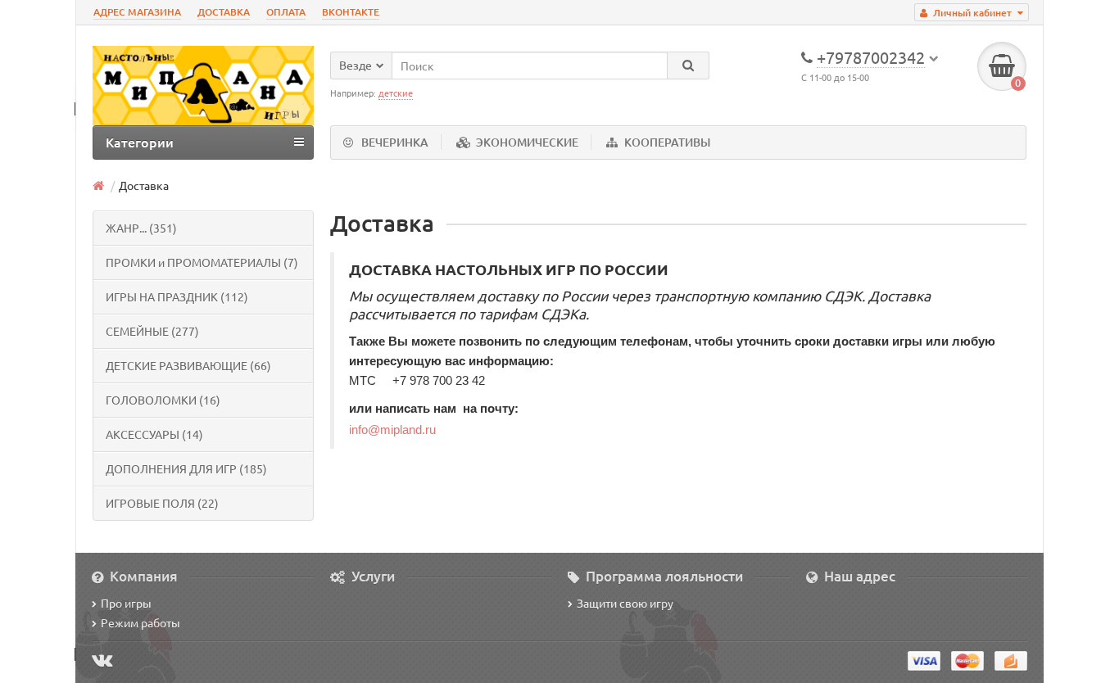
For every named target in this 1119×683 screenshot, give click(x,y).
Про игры (126, 602)
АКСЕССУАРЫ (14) (154, 434)
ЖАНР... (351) (141, 227)
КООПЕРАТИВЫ (667, 142)
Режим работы (140, 622)
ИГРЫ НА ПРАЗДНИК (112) (177, 296)
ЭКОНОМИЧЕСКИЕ (527, 142)
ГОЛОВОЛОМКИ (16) (163, 399)
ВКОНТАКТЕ (350, 12)
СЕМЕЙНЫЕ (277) (152, 330)
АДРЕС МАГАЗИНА (137, 12)
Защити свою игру (625, 602)
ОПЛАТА (286, 12)
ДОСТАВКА (223, 12)
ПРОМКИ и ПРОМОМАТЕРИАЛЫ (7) (202, 262)
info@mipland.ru (392, 429)
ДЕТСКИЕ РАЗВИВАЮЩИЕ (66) (188, 365)
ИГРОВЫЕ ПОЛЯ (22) (162, 502)
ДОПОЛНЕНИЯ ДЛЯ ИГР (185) (186, 468)
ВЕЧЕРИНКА (394, 142)
